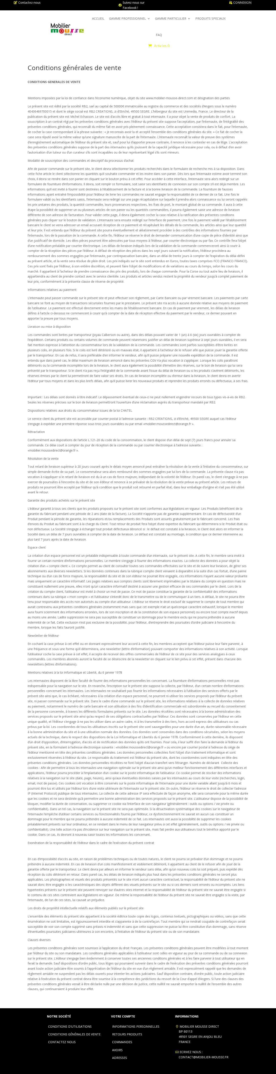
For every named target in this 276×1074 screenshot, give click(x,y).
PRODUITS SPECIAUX (210, 18)
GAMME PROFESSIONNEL (127, 18)
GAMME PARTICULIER (170, 18)
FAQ (159, 35)
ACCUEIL (98, 18)
